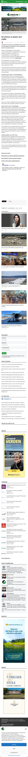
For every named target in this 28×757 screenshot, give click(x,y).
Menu (5, 2)
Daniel (8, 566)
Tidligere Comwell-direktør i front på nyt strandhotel (13, 418)
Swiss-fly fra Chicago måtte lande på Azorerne (12, 364)
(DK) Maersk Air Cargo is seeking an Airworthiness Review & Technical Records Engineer (16, 531)
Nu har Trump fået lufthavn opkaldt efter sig (12, 247)
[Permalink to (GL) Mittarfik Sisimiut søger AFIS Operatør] (3, 499)
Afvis (14, 748)
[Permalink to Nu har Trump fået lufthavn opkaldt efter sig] (14, 245)
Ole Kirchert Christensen (6, 725)
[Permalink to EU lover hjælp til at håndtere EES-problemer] (14, 265)
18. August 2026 (10, 578)
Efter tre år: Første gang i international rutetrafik (11, 600)
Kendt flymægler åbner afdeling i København (11, 377)
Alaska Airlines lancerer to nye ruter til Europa (11, 383)
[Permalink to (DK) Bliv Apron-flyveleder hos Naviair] (3, 555)
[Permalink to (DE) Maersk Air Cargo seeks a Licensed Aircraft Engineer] (3, 544)
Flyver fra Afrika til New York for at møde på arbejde (13, 381)
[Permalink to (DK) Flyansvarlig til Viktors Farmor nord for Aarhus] (3, 488)
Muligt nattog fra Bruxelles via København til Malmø (13, 404)
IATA (17, 208)
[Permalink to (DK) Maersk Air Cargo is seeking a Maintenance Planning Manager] (3, 539)
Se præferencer (14, 752)
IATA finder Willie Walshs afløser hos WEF (12, 228)
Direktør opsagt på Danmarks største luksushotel (12, 411)
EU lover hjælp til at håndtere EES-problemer (12, 266)
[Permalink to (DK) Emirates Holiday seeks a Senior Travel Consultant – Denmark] (3, 527)
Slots (20, 208)
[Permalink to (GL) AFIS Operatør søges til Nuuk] (3, 504)
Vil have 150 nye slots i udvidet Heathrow (10, 160)
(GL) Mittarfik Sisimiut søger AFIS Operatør (16, 496)
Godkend (14, 744)
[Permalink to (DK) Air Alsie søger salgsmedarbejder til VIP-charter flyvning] (3, 515)
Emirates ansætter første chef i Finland (10, 366)
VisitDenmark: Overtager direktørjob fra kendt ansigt (13, 406)
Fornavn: (4, 338)
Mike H (8, 603)
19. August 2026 (19, 572)
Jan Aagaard (7, 42)
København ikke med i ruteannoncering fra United (12, 372)
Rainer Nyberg (10, 593)
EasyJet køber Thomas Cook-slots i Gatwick (11, 158)
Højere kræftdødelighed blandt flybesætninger (11, 374)
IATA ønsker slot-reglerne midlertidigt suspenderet (12, 155)
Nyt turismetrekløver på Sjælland (8, 409)
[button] (26, 729)
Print (23, 42)
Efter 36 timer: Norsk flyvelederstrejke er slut (11, 386)
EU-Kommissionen (11, 208)
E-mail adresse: (5, 347)
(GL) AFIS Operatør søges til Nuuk (14, 501)
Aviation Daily (18, 58)
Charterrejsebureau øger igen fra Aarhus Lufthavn (12, 402)
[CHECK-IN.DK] (14, 15)
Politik (12, 42)
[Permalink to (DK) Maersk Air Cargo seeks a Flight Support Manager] (3, 550)
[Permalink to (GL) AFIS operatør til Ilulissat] (3, 510)
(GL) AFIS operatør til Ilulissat (13, 506)
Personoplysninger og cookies (14, 755)
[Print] (22, 42)
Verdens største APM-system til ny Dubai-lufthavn (12, 379)
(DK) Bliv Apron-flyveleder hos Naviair (15, 552)
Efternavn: (4, 342)
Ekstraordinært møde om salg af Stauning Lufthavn (13, 369)
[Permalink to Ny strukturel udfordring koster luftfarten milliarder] (14, 324)
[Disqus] (14, 181)
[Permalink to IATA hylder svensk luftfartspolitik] (14, 284)
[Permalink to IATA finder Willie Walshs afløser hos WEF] (14, 226)
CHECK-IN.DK (10, 580)
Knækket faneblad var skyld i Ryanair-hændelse (16, 577)
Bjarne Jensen (10, 574)
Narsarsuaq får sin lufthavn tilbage (8, 572)
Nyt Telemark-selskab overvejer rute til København (12, 388)
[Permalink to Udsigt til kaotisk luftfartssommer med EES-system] (14, 303)
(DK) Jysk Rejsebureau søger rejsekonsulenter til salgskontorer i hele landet (15, 519)
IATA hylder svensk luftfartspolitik (10, 286)
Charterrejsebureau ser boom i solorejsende (11, 416)
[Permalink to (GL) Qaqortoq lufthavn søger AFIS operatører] (3, 494)
